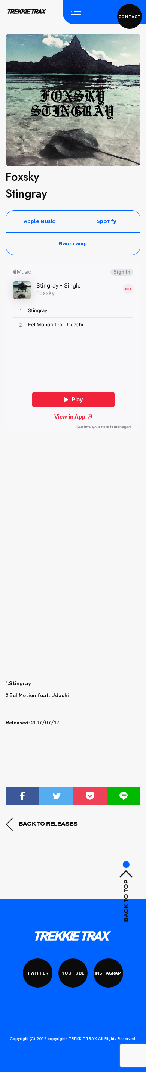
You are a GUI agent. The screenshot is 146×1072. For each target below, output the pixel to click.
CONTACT (129, 16)
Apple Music (39, 221)
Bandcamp (73, 243)
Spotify (106, 221)
